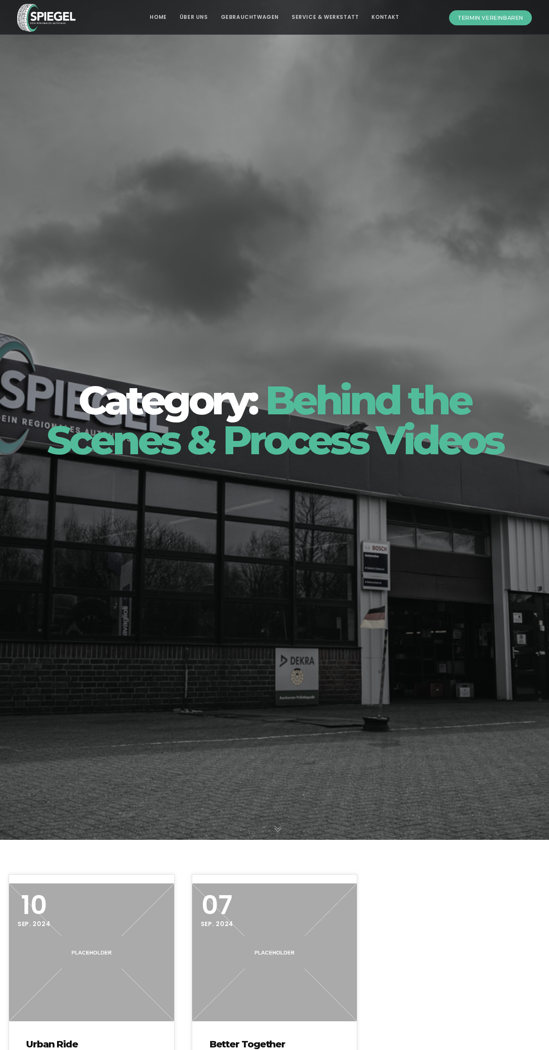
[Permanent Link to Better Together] (274, 952)
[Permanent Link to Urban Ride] (91, 952)
